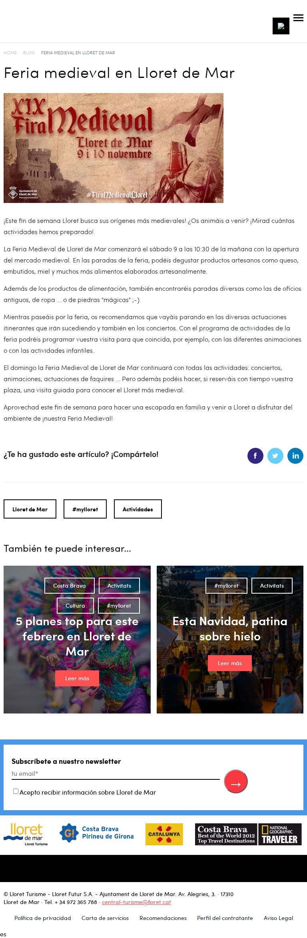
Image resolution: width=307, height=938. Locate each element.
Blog (29, 53)
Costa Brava (69, 585)
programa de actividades (236, 328)
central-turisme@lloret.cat (136, 902)
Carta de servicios (105, 918)
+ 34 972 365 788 (76, 902)
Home (10, 53)
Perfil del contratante (225, 918)
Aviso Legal (278, 918)
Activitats (119, 585)
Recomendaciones (163, 918)
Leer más (77, 678)
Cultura (75, 605)
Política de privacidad (42, 918)
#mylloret (85, 509)
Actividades (138, 509)
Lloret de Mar (30, 509)
